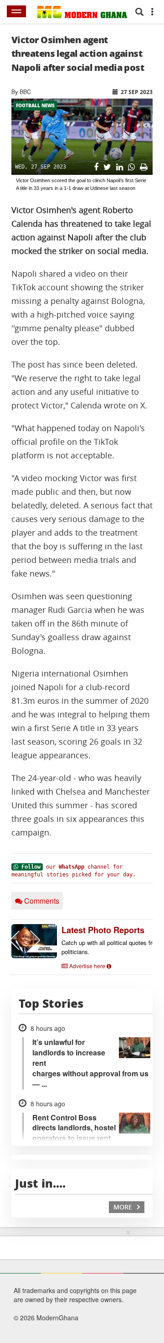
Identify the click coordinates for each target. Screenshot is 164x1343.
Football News (35, 105)
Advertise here (87, 966)
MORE (123, 1207)
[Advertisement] (62, 1284)
